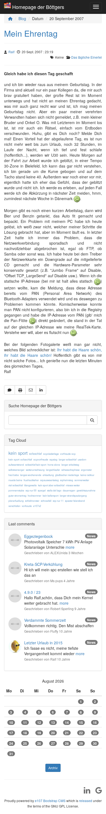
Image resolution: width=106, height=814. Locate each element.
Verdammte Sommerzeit (45, 620)
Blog (22, 18)
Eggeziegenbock (38, 536)
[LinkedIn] (85, 792)
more (70, 547)
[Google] (96, 792)
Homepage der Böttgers (38, 6)
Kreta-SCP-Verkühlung (43, 564)
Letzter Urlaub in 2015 (43, 642)
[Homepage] (10, 18)
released (85, 800)
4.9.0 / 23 (32, 592)
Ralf (11, 51)
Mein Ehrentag (31, 33)
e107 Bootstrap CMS (50, 800)
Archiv (53, 767)
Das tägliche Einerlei (86, 57)
